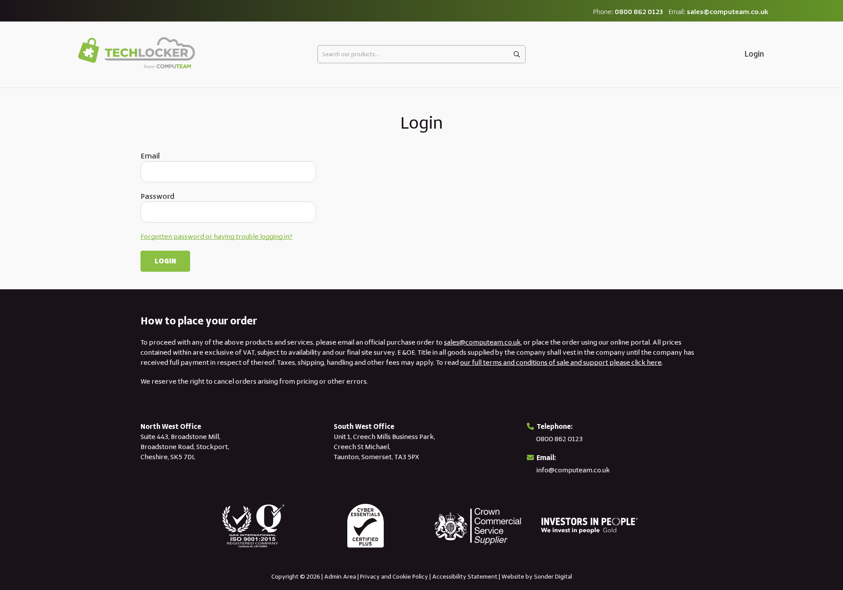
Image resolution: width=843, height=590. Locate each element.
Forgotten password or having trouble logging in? (216, 236)
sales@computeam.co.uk (727, 12)
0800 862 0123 (639, 12)
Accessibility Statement (464, 576)
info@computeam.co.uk (573, 470)
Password (157, 196)
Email (150, 156)
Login (754, 54)
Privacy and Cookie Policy (394, 576)
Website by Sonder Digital (536, 576)
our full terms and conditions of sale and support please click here (561, 362)
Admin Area (340, 576)
